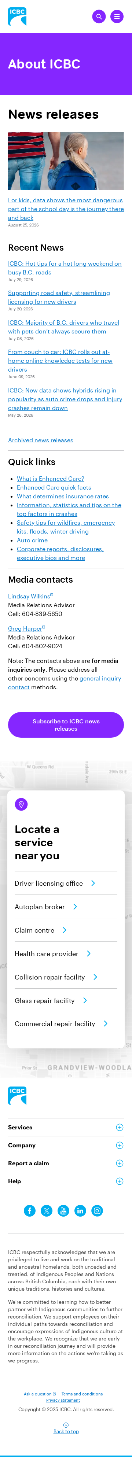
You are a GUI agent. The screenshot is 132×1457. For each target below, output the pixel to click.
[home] (17, 1096)
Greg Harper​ (25, 628)
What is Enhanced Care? (50, 478)
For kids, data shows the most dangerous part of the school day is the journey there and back (66, 208)
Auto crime (32, 539)
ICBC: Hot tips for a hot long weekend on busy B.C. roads (65, 268)
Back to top (66, 1431)
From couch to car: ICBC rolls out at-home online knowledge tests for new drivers (60, 360)
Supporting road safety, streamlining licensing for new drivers (59, 297)
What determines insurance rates (63, 496)
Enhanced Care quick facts (54, 487)
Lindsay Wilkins (29, 596)
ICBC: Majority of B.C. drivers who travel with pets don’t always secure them (63, 327)
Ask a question (38, 1393)
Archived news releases (40, 439)
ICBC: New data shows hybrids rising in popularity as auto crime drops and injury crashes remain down (65, 399)
